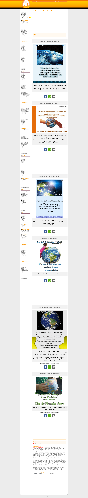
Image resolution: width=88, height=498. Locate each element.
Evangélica (24, 79)
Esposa (23, 160)
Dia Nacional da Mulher (50, 466)
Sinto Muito (24, 67)
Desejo (23, 52)
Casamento (24, 179)
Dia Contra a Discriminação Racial (53, 448)
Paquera (23, 148)
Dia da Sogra (49, 454)
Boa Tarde (23, 29)
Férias (23, 181)
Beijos (23, 23)
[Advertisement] (49, 23)
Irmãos (23, 164)
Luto (23, 57)
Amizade (23, 15)
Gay (22, 266)
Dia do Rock (55, 463)
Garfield (23, 249)
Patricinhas (24, 220)
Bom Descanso (24, 31)
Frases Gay (24, 112)
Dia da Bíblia (41, 449)
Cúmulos (23, 193)
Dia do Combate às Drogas (56, 459)
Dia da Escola (48, 451)
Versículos (24, 88)
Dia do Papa (55, 462)
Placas (23, 272)
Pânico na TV (24, 196)
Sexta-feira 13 (60, 469)
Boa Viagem (24, 30)
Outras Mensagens (25, 119)
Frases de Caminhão (25, 108)
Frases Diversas (24, 110)
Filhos (23, 161)
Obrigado (23, 34)
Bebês (23, 201)
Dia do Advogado (60, 456)
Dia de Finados (51, 455)
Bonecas (23, 214)
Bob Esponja (24, 245)
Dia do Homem (41, 461)
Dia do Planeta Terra (38, 463)
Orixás (23, 84)
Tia (22, 174)
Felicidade (24, 56)
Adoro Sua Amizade (25, 129)
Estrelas (23, 218)
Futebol (23, 225)
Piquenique (24, 239)
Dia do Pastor (62, 462)
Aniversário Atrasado (25, 93)
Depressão (24, 50)
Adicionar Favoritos (47, 1)
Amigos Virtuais (24, 131)
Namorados (24, 147)
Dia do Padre (40, 462)
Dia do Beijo (54, 457)
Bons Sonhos (24, 33)
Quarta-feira (24, 12)
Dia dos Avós (53, 464)
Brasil (23, 262)
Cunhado (23, 159)
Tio (22, 175)
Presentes (23, 62)
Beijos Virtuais (24, 24)
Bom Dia (23, 32)
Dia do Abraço (51, 456)
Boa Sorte (23, 28)
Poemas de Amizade (25, 138)
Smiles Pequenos (25, 209)
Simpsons (23, 253)
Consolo (23, 49)
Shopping (23, 221)
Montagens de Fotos (25, 17)
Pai (22, 170)
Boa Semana (24, 13)
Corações (23, 216)
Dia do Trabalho (37, 464)
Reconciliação (24, 63)
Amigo (23, 130)
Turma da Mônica (25, 256)
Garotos (23, 226)
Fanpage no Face (37, 1)
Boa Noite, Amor (25, 142)
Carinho (23, 48)
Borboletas (24, 215)
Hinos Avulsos (24, 114)
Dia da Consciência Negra (51, 449)
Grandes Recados (25, 113)
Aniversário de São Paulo (49, 447)
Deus (23, 77)
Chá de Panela (24, 236)
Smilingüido (24, 255)
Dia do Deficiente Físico (38, 466)
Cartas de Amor (24, 146)
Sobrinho (23, 172)
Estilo (23, 217)
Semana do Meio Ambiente (49, 469)
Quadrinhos (24, 252)
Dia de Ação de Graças (42, 455)
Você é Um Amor (25, 152)
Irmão (23, 163)
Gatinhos (23, 204)
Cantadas (23, 145)
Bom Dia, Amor (24, 144)
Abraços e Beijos (25, 22)
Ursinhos (23, 210)
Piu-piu (23, 251)
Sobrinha (23, 171)
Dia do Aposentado (37, 457)
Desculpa (23, 51)
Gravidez (45, 468)
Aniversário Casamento (26, 96)
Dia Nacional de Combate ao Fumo (51, 467)
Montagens (55, 1)
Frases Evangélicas (25, 111)
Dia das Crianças (57, 454)
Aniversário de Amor (25, 95)
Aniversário (24, 14)
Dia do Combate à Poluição (43, 459)
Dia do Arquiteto (46, 457)
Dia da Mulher (59, 452)
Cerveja (23, 235)
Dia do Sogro (61, 463)
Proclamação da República (52, 453)
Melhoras (23, 58)
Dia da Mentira (51, 452)
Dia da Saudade (41, 454)
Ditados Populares (25, 194)
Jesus (23, 80)
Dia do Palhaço (47, 462)
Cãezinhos (24, 202)
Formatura (24, 182)
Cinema (23, 238)
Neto (23, 169)
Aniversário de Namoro (26, 97)
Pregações (24, 85)
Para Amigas (24, 136)
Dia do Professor (47, 463)
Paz (22, 59)
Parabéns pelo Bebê (25, 187)
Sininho (23, 254)
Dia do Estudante (58, 460)
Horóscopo (24, 267)
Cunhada (23, 158)
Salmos (23, 87)
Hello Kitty (24, 250)
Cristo (23, 76)
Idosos (23, 268)
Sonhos (23, 122)
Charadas (23, 192)
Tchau (23, 39)
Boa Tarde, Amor (25, 143)
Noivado (55, 468)
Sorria (23, 123)
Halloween (49, 468)
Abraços (23, 21)
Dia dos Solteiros (60, 464)
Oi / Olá (23, 35)
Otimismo (23, 118)
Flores (23, 203)
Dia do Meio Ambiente (57, 461)
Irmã (23, 162)
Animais (23, 200)
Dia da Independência (42, 452)
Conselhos (24, 103)
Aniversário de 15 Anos (26, 94)
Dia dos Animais (45, 464)
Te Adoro (23, 68)
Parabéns (23, 186)
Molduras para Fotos (38, 447)
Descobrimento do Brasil (39, 448)
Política (23, 273)
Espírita (23, 78)
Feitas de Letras (24, 107)
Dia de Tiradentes (43, 456)
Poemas (23, 120)
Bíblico (23, 74)
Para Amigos (24, 137)
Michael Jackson (25, 270)
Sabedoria (23, 121)
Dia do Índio (48, 461)
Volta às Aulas (24, 278)
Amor (23, 16)
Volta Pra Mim (24, 153)
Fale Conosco (62, 1)
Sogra (23, 173)
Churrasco (24, 237)
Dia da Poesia (42, 453)
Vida (23, 125)
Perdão (23, 61)
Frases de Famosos (25, 109)
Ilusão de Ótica (24, 269)
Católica (23, 75)
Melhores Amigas (25, 135)
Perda (23, 60)
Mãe (22, 165)
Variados (23, 277)
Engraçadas (24, 195)
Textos (23, 124)
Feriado (23, 180)
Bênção (23, 73)
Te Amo (23, 69)
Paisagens (24, 271)
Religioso (23, 86)
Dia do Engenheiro (48, 460)
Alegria (23, 45)
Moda (23, 219)
